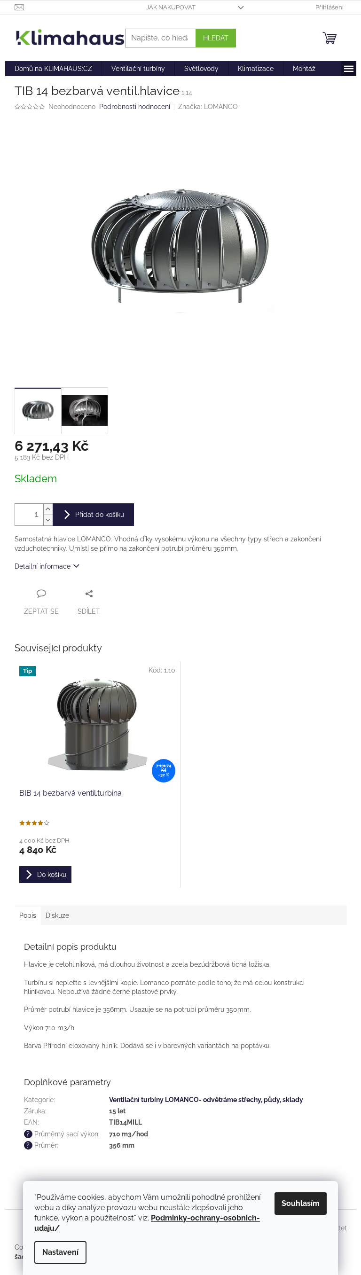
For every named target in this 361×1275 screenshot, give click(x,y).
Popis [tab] (27, 915)
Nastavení (60, 1252)
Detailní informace (43, 566)
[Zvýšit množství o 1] (48, 509)
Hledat (215, 38)
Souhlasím (301, 1203)
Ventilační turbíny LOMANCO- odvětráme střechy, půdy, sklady (206, 1099)
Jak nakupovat (171, 7)
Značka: (208, 106)
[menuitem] (53, 68)
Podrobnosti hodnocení (134, 106)
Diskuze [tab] (57, 915)
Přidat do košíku (99, 514)
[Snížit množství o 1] (48, 520)
